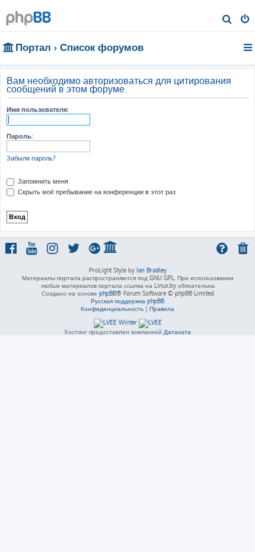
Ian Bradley (151, 270)
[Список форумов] (28, 15)
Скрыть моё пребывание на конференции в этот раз (96, 192)
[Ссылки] (249, 47)
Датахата (177, 331)
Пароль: (20, 136)
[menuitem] (227, 20)
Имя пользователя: (37, 109)
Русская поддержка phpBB (127, 300)
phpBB (107, 293)
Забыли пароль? (31, 158)
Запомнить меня (42, 181)
